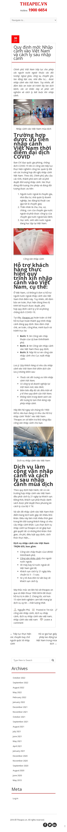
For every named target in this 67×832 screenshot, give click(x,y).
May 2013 (17, 780)
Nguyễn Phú (24, 609)
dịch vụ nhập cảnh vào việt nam (36, 616)
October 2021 (19, 716)
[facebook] (45, 825)
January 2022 (19, 702)
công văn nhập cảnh (24, 613)
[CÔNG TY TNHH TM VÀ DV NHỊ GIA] (33, 5)
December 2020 (20, 755)
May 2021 (17, 741)
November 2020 (20, 760)
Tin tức (49, 609)
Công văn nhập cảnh (30, 558)
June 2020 (17, 775)
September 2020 (20, 765)
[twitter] (50, 825)
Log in (15, 798)
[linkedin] (54, 825)
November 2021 (20, 711)
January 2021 (19, 751)
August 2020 (18, 770)
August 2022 (18, 687)
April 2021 (17, 746)
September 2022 (20, 682)
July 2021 (17, 731)
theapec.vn (27, 317)
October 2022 (19, 677)
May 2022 (17, 692)
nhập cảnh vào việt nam (26, 619)
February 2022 (19, 697)
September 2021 (20, 721)
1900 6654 (37, 9)
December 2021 (20, 707)
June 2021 (17, 736)
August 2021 (18, 726)
